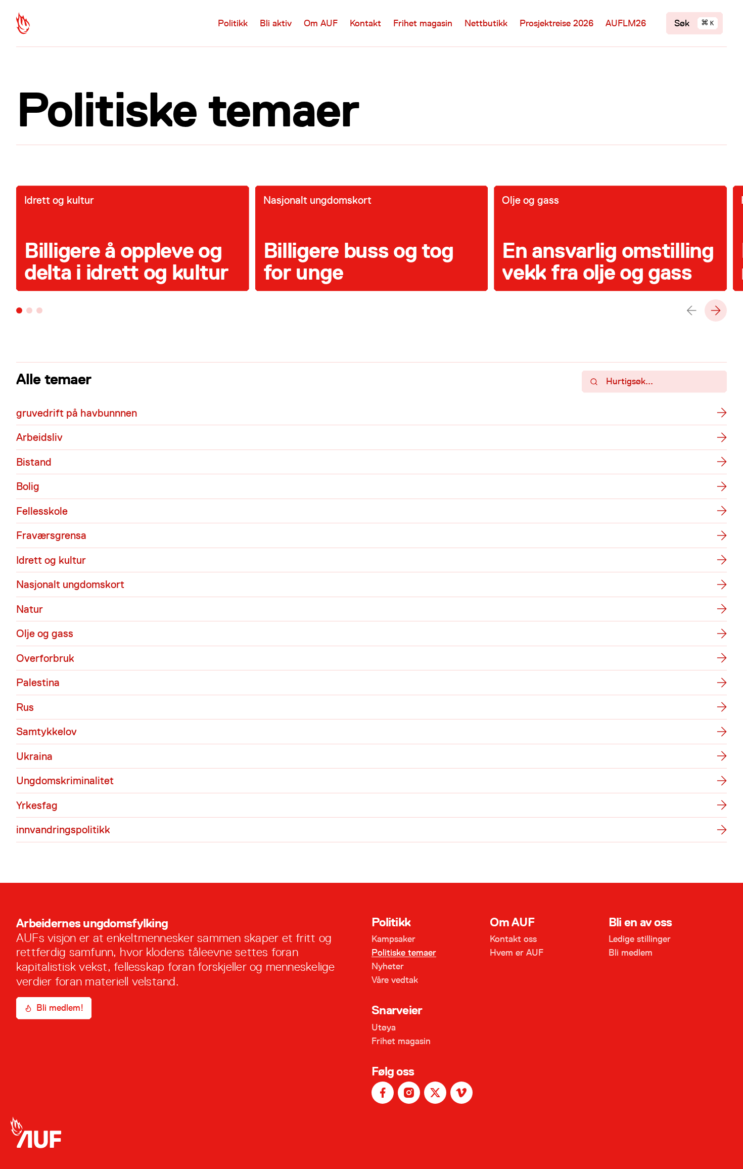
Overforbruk (45, 658)
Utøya (384, 1027)
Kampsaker (393, 939)
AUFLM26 (626, 23)
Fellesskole (42, 511)
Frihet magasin (422, 23)
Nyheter (388, 966)
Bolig (27, 486)
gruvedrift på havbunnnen (76, 413)
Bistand (34, 462)
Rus (25, 707)
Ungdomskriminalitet (65, 780)
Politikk (233, 23)
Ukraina (34, 756)
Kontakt (365, 23)
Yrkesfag (37, 805)
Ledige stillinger (640, 939)
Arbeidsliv (39, 437)
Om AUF (321, 23)
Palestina (38, 682)
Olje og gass (44, 633)
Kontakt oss (513, 939)
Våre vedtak (395, 979)
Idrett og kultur (51, 560)
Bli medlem (631, 952)
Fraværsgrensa (51, 535)
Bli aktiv (276, 23)
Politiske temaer (404, 952)
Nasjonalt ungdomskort (70, 584)
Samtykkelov (46, 731)
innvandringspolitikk (63, 829)
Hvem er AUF (516, 952)
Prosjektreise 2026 (556, 23)
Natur (29, 609)
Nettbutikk (486, 23)
